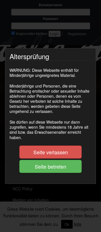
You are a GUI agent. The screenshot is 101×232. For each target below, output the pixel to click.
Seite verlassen (50, 152)
